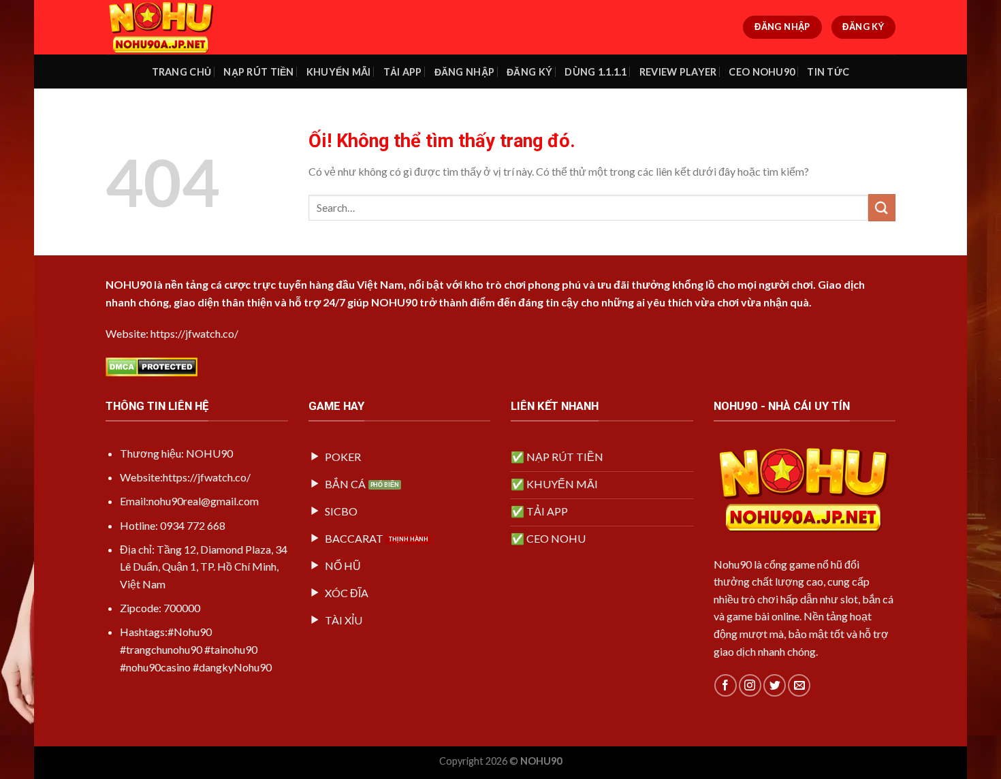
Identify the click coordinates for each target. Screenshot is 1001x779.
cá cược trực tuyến (258, 284)
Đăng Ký (529, 72)
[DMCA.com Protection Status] (151, 365)
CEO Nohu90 (762, 72)
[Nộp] (881, 207)
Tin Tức (828, 72)
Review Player (678, 72)
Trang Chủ (182, 72)
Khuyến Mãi (338, 72)
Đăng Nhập (464, 72)
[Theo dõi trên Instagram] (750, 685)
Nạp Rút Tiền (258, 72)
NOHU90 (129, 284)
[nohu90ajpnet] (174, 27)
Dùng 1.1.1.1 (595, 72)
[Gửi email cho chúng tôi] (799, 685)
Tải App (402, 72)
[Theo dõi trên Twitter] (774, 685)
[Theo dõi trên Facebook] (725, 685)
